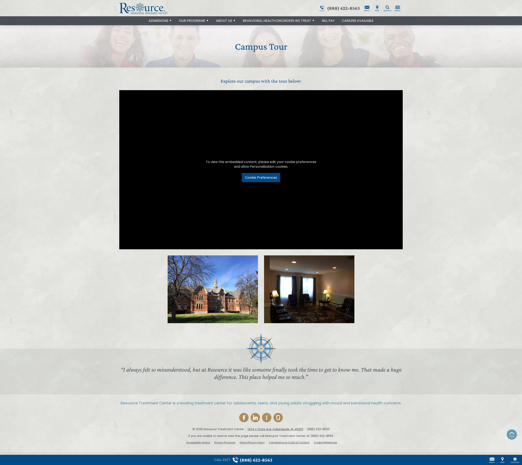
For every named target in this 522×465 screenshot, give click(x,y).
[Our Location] (377, 8)
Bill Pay (328, 20)
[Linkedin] (255, 418)
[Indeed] (267, 418)
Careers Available (358, 20)
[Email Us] (367, 8)
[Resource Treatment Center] (180, 8)
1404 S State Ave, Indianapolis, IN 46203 (275, 429)
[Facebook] (244, 418)
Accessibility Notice (198, 442)
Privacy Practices (224, 442)
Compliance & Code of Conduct (289, 442)
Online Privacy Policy (252, 442)
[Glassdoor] (278, 418)
